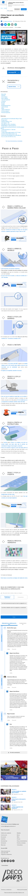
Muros (18, 835)
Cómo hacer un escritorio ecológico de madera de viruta (14, 578)
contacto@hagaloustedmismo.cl (8, 826)
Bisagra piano (4, 120)
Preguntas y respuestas (6, 854)
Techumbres (20, 845)
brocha (5, 442)
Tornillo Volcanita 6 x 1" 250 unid (8, 129)
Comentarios (21, 597)
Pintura (18, 839)
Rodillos (3, 104)
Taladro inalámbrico (5, 109)
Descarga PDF (12, 72)
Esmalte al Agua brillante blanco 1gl (9, 133)
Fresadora (3, 101)
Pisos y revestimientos (22, 841)
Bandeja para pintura (5, 105)
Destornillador (4, 97)
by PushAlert (11, 10)
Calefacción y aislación (6, 833)
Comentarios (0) (22, 624)
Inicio (2, 8)
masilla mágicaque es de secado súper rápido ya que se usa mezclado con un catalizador (14, 365)
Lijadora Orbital (4, 106)
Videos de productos (5, 851)
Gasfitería (3, 839)
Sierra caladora (4, 98)
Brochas (3, 102)
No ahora (17, 9)
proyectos (6, 8)
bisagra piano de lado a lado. (8, 494)
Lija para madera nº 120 (6, 121)
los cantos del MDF (13, 363)
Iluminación (3, 842)
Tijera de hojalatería (5, 99)
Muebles (19, 833)
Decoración (3, 837)
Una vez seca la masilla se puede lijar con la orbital (13, 396)
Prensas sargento (5, 111)
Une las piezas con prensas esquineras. (10, 268)
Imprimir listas (12, 86)
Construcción (4, 835)
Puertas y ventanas (21, 842)
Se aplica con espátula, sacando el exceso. (11, 370)
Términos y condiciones (6, 889)
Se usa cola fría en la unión (7, 275)
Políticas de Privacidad (22, 889)
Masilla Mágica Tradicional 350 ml (8, 125)
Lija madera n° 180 (5, 122)
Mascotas (3, 845)
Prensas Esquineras (5, 112)
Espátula (3, 95)
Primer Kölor (4, 131)
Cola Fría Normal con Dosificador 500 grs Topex (11, 118)
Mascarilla (3, 94)
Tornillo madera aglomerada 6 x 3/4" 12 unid (10, 132)
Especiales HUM (4, 852)
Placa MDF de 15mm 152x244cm (8, 124)
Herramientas (4, 841)
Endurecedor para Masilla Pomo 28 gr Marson (11, 135)
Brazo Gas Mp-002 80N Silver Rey (8, 136)
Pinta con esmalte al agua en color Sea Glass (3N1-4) (14, 447)
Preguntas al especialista (7, 597)
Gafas (2, 108)
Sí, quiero (24, 9)
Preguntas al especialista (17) (9, 624)
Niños (18, 837)
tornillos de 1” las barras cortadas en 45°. (11, 338)
